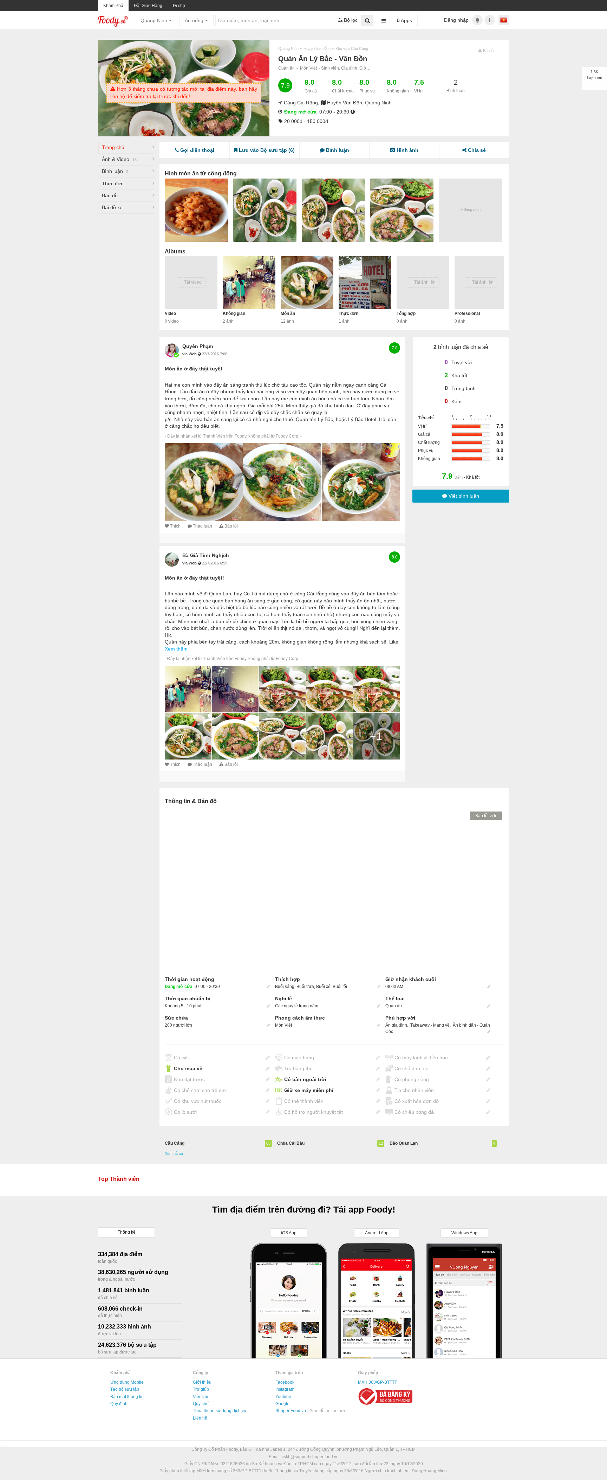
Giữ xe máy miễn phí (308, 1090)
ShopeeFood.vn (291, 1410)
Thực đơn (113, 183)
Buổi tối (340, 986)
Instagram (284, 1389)
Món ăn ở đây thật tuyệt (193, 368)
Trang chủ (113, 147)
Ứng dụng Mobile (127, 1382)
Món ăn (288, 313)
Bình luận (115, 171)
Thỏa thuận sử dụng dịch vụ (219, 1410)
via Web (190, 354)
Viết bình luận (463, 496)
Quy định (119, 1403)
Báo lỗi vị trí (486, 815)
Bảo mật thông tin (127, 1396)
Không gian (234, 313)
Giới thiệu (202, 1382)
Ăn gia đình (396, 1025)
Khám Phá (113, 5)
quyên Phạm (197, 346)
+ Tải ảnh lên (423, 282)
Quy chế (201, 1403)
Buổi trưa (305, 986)
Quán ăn (286, 68)
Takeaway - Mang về (430, 1025)
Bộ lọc (350, 20)
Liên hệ (200, 1418)
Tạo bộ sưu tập (124, 1389)
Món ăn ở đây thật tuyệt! (194, 578)
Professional (467, 313)
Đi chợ (179, 5)
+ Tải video (191, 282)
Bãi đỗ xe (112, 207)
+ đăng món (471, 209)
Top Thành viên (118, 1179)
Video (170, 313)
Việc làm (201, 1396)
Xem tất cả (174, 1153)
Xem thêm (176, 649)
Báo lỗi (231, 526)
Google (282, 1403)
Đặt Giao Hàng (148, 5)
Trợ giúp (201, 1389)
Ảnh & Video (119, 159)
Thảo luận (202, 526)
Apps (405, 20)
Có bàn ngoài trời (305, 1079)
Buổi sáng (284, 986)
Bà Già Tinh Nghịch (205, 555)
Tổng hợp (406, 313)
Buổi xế (323, 986)
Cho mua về (188, 1068)
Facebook (284, 1382)
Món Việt (308, 68)
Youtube (283, 1396)
